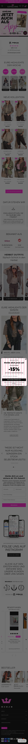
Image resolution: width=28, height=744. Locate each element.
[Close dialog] (26, 359)
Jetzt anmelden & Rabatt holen (14, 379)
